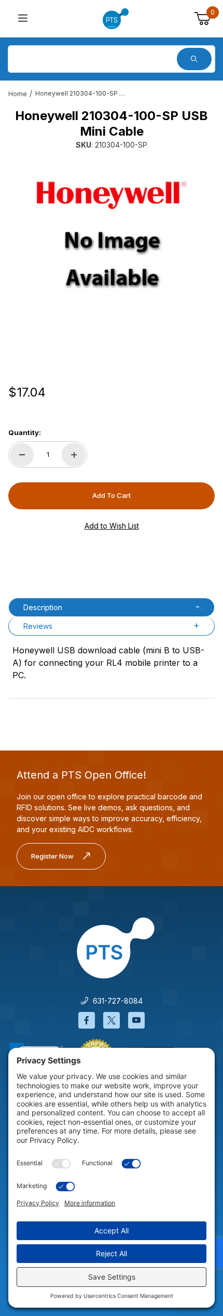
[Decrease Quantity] (22, 455)
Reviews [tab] (37, 626)
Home (17, 94)
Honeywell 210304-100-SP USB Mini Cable (82, 93)
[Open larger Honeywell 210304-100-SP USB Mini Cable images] (111, 236)
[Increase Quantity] (74, 455)
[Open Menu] (22, 19)
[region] (111, 341)
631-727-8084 (116, 1000)
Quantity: (24, 432)
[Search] (194, 59)
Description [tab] (42, 607)
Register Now (52, 856)
